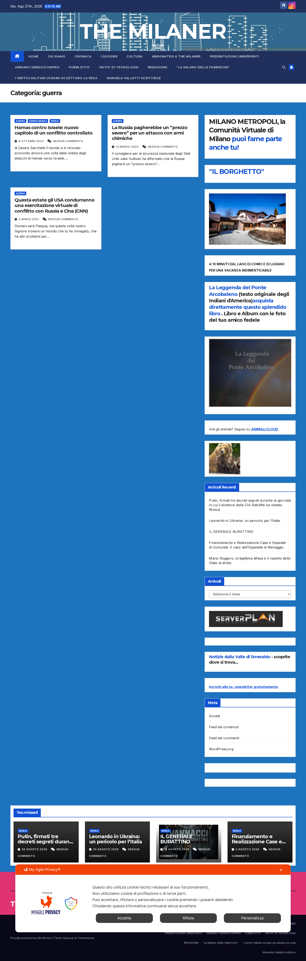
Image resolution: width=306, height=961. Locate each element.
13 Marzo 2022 (127, 146)
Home (34, 56)
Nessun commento (68, 141)
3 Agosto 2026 (248, 849)
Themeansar (86, 938)
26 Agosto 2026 (35, 849)
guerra (20, 121)
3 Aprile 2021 (29, 219)
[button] (284, 67)
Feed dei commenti (224, 738)
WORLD (55, 121)
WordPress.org (221, 749)
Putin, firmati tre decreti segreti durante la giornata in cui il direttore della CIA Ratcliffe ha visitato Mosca (250, 505)
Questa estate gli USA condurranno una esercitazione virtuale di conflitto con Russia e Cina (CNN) (55, 205)
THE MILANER (153, 31)
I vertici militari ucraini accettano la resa (56, 78)
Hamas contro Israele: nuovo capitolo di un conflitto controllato (53, 130)
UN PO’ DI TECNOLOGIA (119, 67)
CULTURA (135, 56)
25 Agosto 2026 (106, 849)
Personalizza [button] (252, 918)
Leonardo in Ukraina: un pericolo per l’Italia (244, 521)
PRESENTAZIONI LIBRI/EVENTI (234, 56)
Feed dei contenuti (224, 727)
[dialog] (153, 898)
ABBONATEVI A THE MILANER (176, 56)
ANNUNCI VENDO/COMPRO (37, 67)
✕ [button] (280, 870)
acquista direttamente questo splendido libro (247, 307)
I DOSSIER (109, 56)
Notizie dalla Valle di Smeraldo (240, 656)
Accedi (214, 716)
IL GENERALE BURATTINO (231, 532)
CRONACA (83, 56)
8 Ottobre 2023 (32, 141)
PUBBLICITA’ (79, 67)
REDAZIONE (157, 67)
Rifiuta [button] (188, 918)
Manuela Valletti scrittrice (134, 78)
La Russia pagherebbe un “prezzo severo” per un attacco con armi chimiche (149, 133)
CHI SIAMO (57, 56)
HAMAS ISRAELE (38, 121)
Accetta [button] (124, 918)
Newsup (68, 938)
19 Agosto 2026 (177, 849)
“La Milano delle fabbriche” (203, 67)
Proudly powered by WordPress (31, 938)
